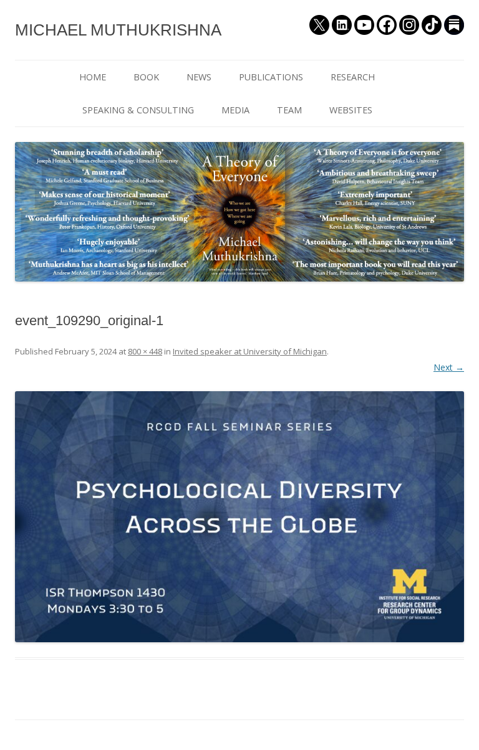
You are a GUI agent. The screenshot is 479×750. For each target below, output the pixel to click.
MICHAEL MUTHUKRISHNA (118, 30)
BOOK (146, 77)
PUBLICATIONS (271, 77)
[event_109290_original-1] (239, 516)
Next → (448, 367)
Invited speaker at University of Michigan (250, 351)
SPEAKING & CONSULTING (138, 110)
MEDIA (235, 110)
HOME (92, 77)
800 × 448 (145, 351)
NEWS (198, 77)
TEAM (289, 110)
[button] (239, 516)
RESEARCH (353, 77)
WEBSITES (350, 110)
